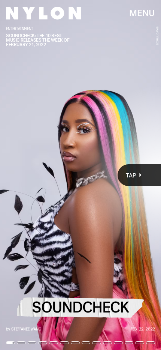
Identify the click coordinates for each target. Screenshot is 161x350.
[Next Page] (107, 175)
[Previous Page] (26, 175)
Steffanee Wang (26, 328)
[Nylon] (43, 13)
